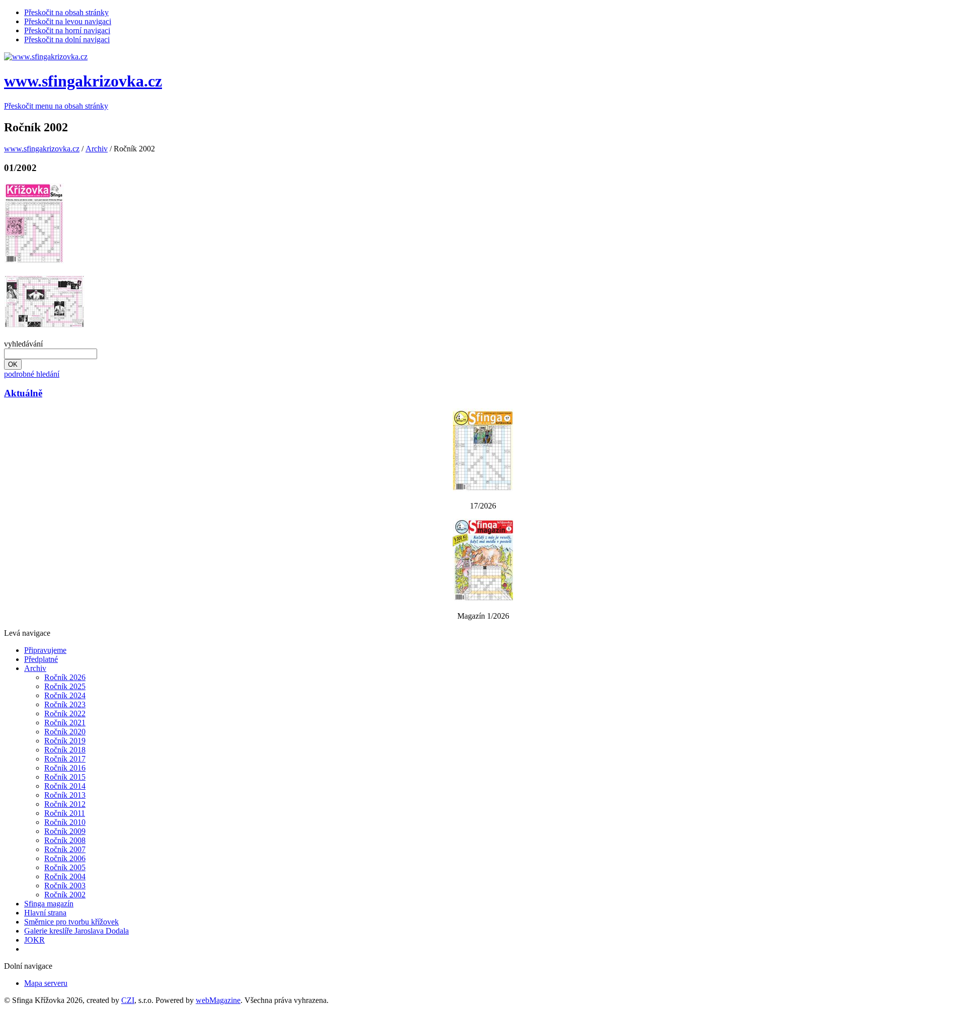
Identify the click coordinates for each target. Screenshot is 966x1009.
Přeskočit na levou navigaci (67, 21)
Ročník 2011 (64, 813)
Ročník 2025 (65, 686)
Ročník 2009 (65, 831)
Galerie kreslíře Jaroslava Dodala (76, 931)
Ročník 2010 (65, 822)
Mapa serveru (45, 983)
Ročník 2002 (65, 894)
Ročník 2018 (65, 749)
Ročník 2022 (65, 713)
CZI (127, 1000)
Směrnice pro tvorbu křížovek (71, 921)
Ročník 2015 (65, 777)
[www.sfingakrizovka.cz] (46, 56)
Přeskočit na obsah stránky (66, 12)
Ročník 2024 (65, 695)
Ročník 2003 (65, 885)
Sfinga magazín (48, 903)
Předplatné (41, 659)
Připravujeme (45, 650)
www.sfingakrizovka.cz (83, 81)
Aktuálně (23, 393)
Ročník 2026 (65, 677)
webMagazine (218, 1000)
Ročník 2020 (65, 731)
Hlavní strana (45, 912)
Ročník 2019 (65, 740)
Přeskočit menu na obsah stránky (56, 106)
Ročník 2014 (65, 786)
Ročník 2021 (65, 722)
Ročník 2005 (65, 867)
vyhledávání (23, 344)
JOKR (34, 940)
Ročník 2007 (65, 849)
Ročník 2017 (65, 758)
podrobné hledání (31, 374)
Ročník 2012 (65, 804)
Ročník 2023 (65, 704)
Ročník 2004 (65, 876)
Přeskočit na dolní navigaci (67, 39)
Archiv (97, 148)
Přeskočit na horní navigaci (67, 30)
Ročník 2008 (65, 840)
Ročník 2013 (65, 795)
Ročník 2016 (65, 768)
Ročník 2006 (65, 858)
